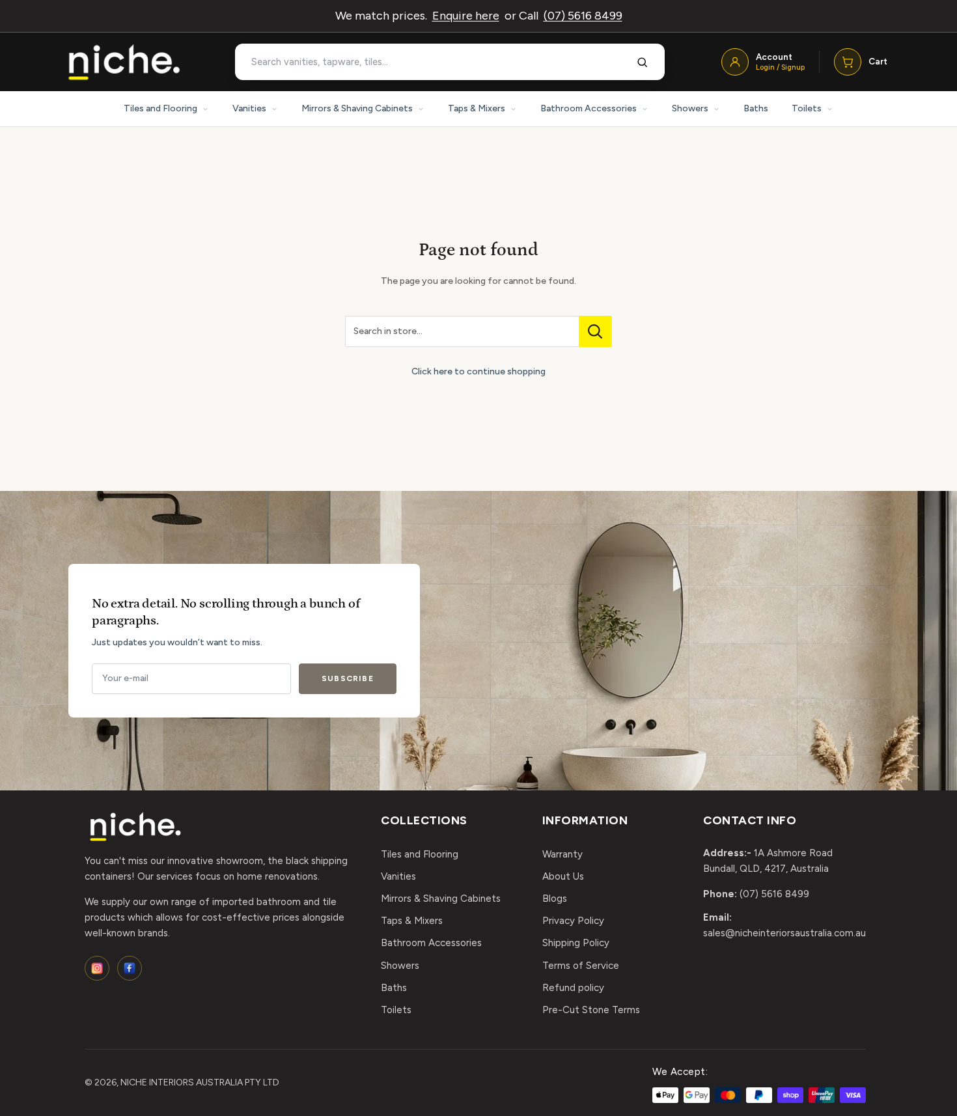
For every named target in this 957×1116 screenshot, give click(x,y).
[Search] (642, 62)
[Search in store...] (595, 331)
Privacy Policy (573, 921)
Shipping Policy (575, 943)
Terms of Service (580, 965)
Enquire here (465, 15)
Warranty (562, 854)
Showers (690, 108)
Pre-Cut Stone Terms (591, 1010)
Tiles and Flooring (160, 108)
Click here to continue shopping (478, 371)
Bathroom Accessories (588, 108)
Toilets (807, 108)
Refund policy (573, 988)
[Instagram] (97, 968)
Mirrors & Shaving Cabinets (357, 108)
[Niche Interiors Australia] (124, 62)
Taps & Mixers (476, 108)
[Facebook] (129, 968)
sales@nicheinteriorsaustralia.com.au (784, 933)
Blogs (554, 898)
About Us (563, 876)
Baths (755, 108)
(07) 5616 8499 (583, 15)
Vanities (249, 108)
